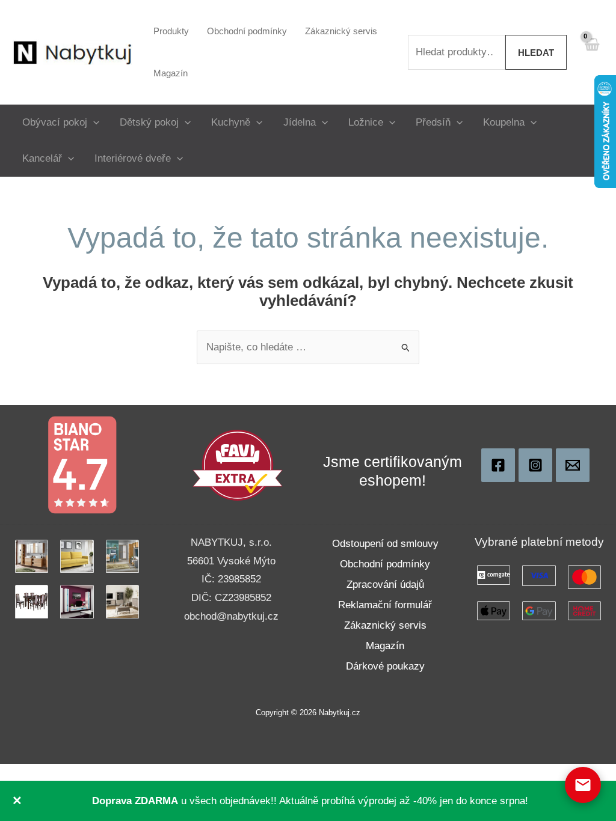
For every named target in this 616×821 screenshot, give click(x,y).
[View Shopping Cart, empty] (591, 52)
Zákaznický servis (385, 625)
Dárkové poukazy (385, 666)
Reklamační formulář (385, 605)
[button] (93, 122)
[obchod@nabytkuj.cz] (573, 465)
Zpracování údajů (385, 584)
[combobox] (456, 52)
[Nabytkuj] (498, 465)
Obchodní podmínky (385, 564)
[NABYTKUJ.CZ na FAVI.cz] (237, 464)
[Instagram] (535, 465)
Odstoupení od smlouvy (385, 543)
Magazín (385, 646)
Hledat (536, 52)
